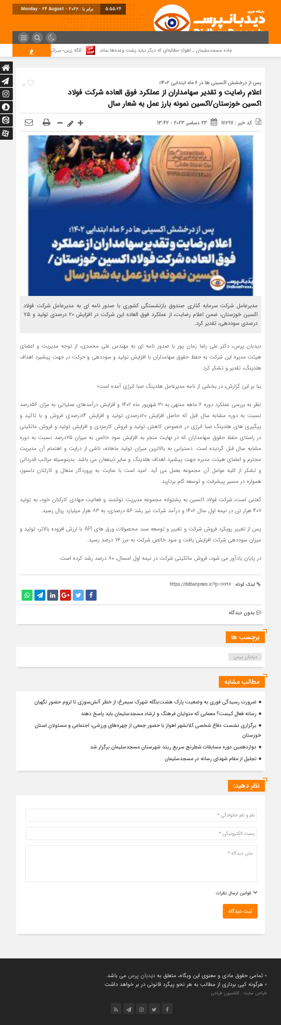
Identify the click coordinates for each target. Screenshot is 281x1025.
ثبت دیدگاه (240, 911)
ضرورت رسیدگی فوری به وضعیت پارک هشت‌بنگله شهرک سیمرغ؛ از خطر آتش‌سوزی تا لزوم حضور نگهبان (145, 702)
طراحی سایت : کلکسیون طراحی (239, 993)
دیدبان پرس (245, 657)
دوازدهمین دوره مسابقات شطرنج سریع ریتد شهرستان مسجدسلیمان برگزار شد (173, 747)
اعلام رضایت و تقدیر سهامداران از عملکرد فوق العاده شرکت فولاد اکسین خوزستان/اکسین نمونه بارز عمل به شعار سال (164, 98)
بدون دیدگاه (242, 613)
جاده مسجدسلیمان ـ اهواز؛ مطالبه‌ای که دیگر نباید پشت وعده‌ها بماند (179, 50)
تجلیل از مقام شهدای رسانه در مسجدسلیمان (210, 759)
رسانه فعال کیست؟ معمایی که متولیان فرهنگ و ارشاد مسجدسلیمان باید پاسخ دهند (168, 714)
